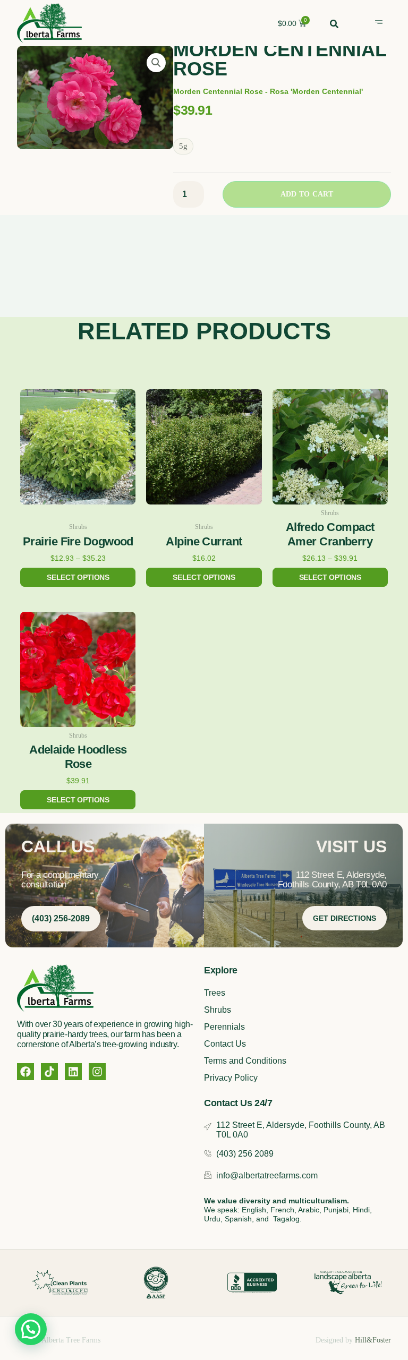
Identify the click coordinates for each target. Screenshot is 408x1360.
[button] (156, 62)
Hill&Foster (373, 1340)
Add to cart (307, 194)
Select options (78, 577)
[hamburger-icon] (379, 22)
